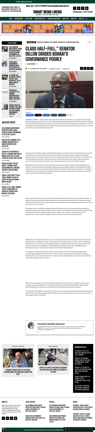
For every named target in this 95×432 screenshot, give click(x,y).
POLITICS (51, 424)
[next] (91, 42)
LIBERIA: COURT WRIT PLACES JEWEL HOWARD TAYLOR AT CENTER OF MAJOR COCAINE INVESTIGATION (11, 178)
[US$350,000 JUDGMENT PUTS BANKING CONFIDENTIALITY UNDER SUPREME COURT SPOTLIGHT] (5, 92)
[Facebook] (74, 8)
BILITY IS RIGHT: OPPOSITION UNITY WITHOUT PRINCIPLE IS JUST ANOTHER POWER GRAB (82, 387)
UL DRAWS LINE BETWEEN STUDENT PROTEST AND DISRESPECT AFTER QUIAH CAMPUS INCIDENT (15, 79)
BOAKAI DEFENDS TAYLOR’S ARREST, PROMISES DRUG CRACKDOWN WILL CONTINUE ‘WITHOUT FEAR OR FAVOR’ (11, 166)
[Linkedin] (78, 8)
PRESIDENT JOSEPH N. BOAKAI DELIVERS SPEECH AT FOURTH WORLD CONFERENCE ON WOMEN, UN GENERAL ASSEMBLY (82, 417)
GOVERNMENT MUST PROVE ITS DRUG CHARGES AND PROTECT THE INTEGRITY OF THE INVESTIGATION (11, 9)
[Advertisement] (59, 141)
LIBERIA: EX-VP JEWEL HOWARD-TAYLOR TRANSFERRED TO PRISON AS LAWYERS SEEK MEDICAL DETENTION (12, 190)
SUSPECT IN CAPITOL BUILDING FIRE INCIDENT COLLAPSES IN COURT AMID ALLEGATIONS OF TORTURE (53, 370)
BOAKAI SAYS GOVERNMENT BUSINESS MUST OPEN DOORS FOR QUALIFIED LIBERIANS (15, 65)
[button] (86, 18)
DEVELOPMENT (13, 58)
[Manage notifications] (3, 429)
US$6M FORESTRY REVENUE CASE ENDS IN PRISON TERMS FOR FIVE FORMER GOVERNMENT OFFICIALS (15, 109)
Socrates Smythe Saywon (38, 68)
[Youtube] (86, 8)
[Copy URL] (91, 68)
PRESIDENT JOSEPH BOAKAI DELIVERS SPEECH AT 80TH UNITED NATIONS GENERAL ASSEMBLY (83, 407)
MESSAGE (75, 411)
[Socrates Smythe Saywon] (27, 69)
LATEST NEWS (13, 71)
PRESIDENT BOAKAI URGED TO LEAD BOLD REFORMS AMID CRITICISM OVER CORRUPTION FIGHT (18, 372)
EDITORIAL (4, 13)
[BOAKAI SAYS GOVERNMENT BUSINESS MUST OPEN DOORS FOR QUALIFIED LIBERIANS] (5, 64)
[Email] (88, 68)
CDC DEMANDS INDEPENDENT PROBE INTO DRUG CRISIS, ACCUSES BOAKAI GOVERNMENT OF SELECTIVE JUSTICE (15, 51)
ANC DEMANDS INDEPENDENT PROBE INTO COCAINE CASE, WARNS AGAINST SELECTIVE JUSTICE (57, 419)
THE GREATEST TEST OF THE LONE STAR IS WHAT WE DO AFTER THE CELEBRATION (83, 353)
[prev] (89, 42)
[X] (82, 8)
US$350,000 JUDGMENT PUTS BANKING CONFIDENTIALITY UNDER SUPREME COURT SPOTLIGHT (14, 94)
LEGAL (11, 116)
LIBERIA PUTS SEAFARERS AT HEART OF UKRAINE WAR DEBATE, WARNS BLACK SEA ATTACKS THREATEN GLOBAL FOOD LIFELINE (12, 155)
